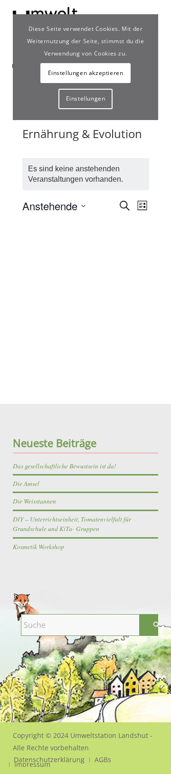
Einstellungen (85, 98)
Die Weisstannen (34, 500)
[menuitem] (102, 759)
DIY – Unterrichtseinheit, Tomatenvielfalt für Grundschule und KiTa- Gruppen (72, 523)
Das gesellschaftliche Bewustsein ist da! (64, 465)
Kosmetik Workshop (38, 546)
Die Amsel (26, 483)
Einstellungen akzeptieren (86, 73)
